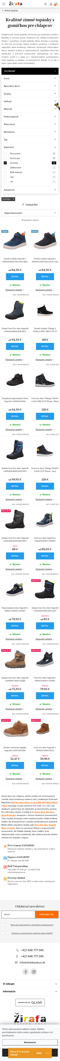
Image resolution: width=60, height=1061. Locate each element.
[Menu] (4, 4)
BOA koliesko (32, 172)
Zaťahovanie (32, 167)
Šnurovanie (32, 153)
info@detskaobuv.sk (32, 962)
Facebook (25, 971)
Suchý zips (32, 158)
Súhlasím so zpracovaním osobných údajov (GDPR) (32, 933)
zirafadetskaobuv (33, 971)
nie (32, 181)
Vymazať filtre (32, 204)
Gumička (32, 162)
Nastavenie (30, 1042)
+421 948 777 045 (32, 950)
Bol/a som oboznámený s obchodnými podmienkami (32, 925)
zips (32, 176)
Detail (15, 276)
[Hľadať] (45, 4)
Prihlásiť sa (46, 914)
